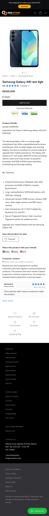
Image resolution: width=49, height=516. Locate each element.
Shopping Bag (15, 334)
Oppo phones (10, 375)
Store (13, 76)
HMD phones (10, 357)
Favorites (34, 325)
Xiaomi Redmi (10, 370)
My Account (34, 316)
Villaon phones (11, 353)
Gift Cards (9, 418)
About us (8, 486)
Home (4, 76)
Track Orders (15, 325)
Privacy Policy (10, 473)
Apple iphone (10, 366)
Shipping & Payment (13, 478)
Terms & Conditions (12, 469)
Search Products (15, 316)
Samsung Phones (25, 76)
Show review (7, 301)
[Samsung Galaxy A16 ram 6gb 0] (24, 48)
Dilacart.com (10, 431)
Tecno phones (10, 379)
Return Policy (10, 482)
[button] (24, 6)
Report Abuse (10, 491)
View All (8, 383)
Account (8, 401)
